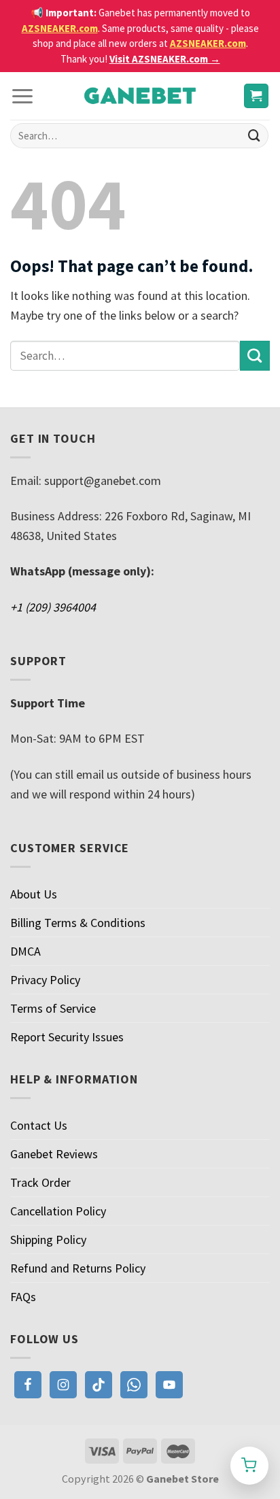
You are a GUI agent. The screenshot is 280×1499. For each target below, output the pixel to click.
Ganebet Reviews (54, 1154)
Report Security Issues (67, 1037)
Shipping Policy (48, 1239)
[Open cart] (249, 1466)
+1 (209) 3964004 (53, 607)
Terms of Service (53, 1008)
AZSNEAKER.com (60, 28)
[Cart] (256, 96)
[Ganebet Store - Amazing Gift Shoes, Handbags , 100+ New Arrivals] (140, 96)
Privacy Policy (45, 980)
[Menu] (22, 95)
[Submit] (254, 136)
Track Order (40, 1182)
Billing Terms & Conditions (77, 922)
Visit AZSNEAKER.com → (164, 58)
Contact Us (38, 1125)
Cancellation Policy (58, 1211)
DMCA (25, 951)
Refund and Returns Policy (77, 1268)
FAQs (23, 1296)
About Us (33, 894)
